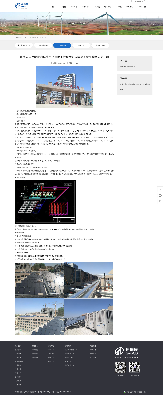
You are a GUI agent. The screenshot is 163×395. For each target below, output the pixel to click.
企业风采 (18, 357)
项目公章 (35, 357)
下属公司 (18, 381)
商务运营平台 (144, 1)
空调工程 (51, 349)
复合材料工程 (69, 353)
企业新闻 (35, 349)
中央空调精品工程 (71, 349)
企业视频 (18, 365)
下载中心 (18, 373)
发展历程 (18, 349)
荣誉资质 (18, 353)
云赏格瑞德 (19, 361)
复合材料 (51, 353)
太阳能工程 (42, 37)
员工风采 (93, 357)
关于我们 (63, 7)
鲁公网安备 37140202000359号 (62, 392)
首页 (53, 7)
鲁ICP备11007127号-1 (44, 392)
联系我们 (129, 7)
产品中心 (85, 7)
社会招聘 (93, 349)
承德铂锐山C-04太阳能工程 (128, 66)
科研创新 (107, 7)
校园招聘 (93, 353)
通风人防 (51, 357)
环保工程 (51, 361)
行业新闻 (35, 353)
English (137, 1)
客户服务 (18, 377)
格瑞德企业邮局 (141, 392)
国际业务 (18, 384)
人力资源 (118, 7)
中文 (132, 1)
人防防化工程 (69, 365)
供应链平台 (141, 7)
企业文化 (18, 369)
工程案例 (96, 7)
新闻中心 (74, 7)
